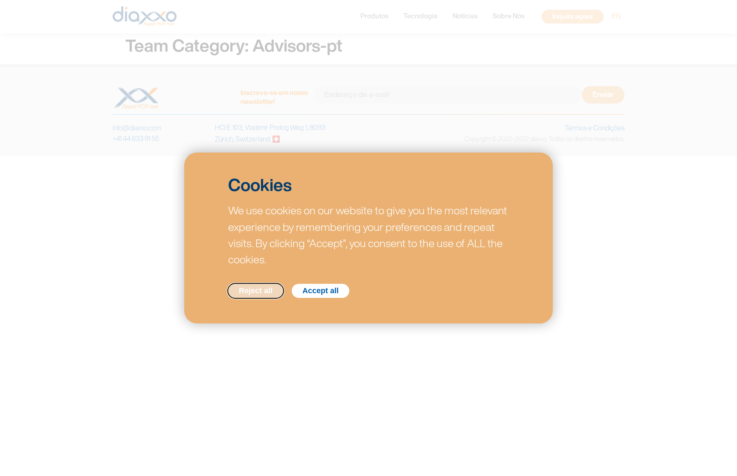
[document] (368, 238)
